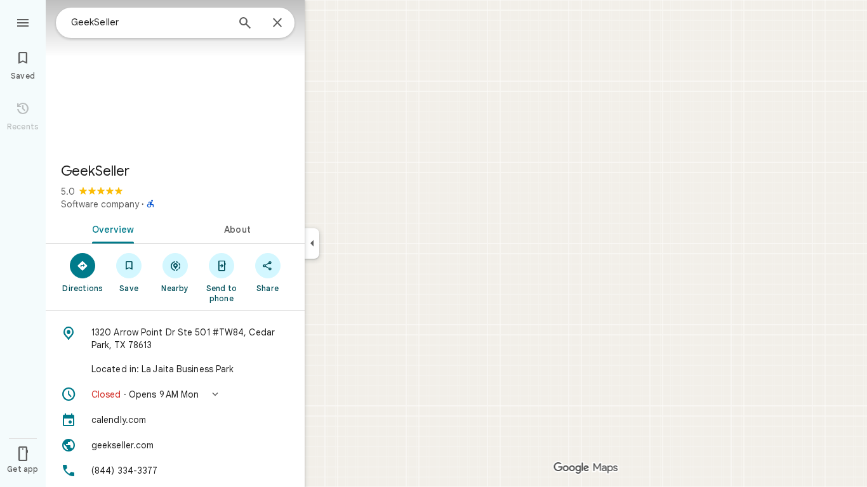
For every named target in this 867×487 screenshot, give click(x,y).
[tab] (110, 228)
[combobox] (149, 22)
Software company (100, 204)
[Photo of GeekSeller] (175, 76)
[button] (175, 394)
